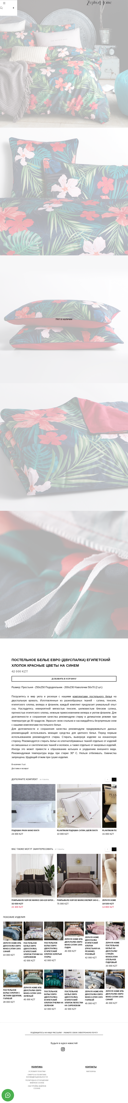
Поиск (1, 8)
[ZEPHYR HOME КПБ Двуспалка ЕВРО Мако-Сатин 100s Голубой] (94, 979)
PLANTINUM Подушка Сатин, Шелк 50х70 (77, 830)
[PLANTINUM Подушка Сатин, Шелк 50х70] (79, 806)
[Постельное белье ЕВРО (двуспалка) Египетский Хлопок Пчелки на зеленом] (53, 979)
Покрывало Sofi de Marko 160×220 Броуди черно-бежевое (33, 900)
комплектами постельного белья (92, 696)
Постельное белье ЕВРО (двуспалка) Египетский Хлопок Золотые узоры (53, 950)
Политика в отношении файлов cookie (36, 1081)
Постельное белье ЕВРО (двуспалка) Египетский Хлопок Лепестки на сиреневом (74, 998)
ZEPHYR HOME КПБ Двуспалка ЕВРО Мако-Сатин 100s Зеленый (33, 992)
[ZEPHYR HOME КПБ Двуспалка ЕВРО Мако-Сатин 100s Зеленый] (33, 977)
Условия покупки (36, 1071)
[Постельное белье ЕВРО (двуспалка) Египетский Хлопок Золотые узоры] (53, 931)
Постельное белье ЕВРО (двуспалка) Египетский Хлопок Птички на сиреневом (33, 950)
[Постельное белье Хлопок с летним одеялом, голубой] (12, 978)
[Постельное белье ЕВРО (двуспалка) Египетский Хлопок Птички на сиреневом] (33, 931)
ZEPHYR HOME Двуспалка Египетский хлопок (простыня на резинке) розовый (92, 945)
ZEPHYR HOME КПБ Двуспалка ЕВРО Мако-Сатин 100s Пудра (74, 943)
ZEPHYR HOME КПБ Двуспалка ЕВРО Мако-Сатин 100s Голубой (94, 995)
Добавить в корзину (64, 679)
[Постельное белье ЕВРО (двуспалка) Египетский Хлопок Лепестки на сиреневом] (74, 979)
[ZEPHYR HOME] (99, 3)
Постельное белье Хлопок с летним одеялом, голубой (12, 994)
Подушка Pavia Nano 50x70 (25, 830)
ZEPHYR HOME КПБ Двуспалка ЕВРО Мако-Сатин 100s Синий (12, 947)
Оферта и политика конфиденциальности (37, 1076)
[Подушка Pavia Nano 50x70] (33, 806)
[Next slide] (114, 779)
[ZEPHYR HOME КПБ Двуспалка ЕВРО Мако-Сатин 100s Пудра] (74, 929)
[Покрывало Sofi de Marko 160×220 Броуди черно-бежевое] (33, 876)
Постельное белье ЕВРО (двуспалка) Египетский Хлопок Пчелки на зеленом (53, 998)
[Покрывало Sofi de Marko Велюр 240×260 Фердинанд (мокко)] (79, 876)
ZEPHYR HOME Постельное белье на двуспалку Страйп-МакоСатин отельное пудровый (112, 952)
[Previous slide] (107, 779)
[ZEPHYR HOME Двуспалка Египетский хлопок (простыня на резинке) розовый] (94, 928)
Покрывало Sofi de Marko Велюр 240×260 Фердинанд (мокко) (79, 900)
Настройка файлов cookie (37, 1087)
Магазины (91, 1071)
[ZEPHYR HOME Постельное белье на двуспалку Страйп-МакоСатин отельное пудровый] (115, 931)
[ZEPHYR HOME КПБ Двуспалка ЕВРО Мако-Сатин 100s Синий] (12, 931)
